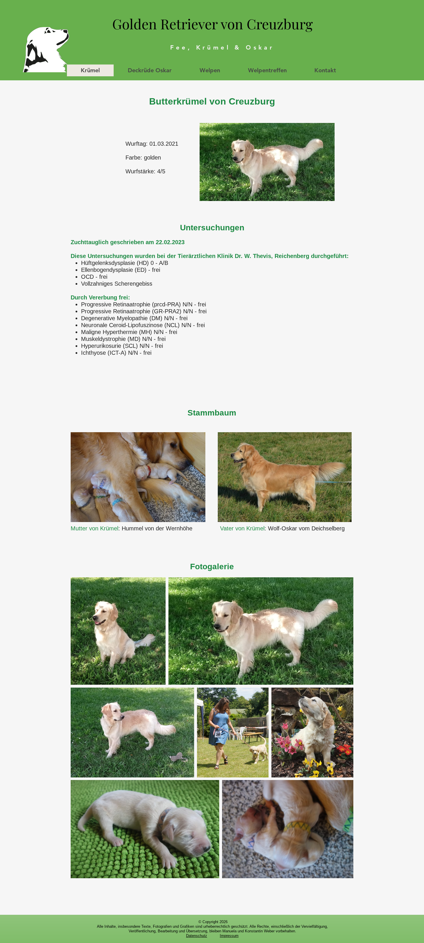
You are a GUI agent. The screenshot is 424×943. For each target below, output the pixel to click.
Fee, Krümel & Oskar (222, 47)
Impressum (229, 935)
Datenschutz (196, 935)
